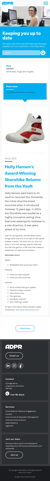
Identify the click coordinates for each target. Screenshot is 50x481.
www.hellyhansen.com (29, 310)
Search (43, 53)
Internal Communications (15, 420)
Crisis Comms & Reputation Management (22, 417)
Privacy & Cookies (25, 472)
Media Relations (11, 423)
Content (8, 414)
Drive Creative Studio (27, 477)
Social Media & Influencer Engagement (20, 411)
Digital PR (9, 426)
